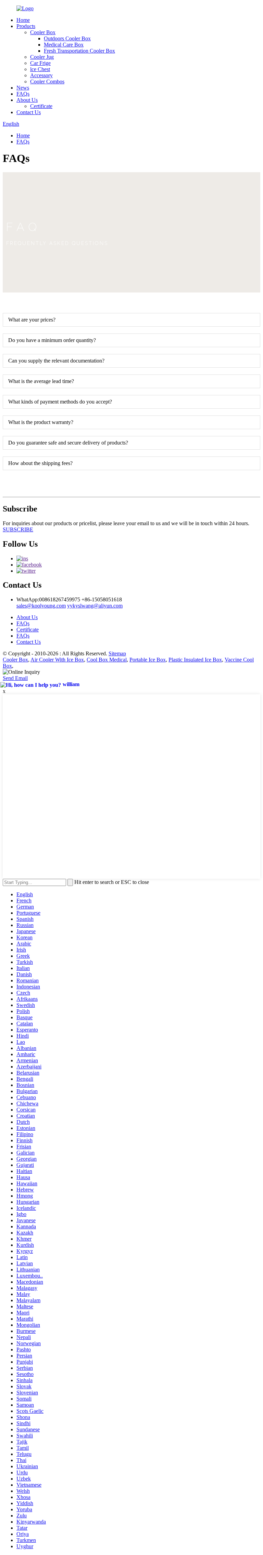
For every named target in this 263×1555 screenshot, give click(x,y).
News (22, 88)
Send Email (15, 678)
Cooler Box (42, 32)
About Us (27, 100)
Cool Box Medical (107, 660)
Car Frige (40, 63)
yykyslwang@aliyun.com (95, 606)
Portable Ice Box (147, 660)
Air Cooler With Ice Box (57, 660)
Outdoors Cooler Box (67, 38)
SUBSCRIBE (18, 529)
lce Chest (40, 69)
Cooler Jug (42, 57)
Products (25, 26)
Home (23, 20)
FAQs (22, 94)
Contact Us (28, 112)
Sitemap (117, 653)
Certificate (41, 106)
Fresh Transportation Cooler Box (79, 51)
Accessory (41, 75)
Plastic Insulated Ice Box (195, 660)
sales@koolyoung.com (41, 606)
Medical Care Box (64, 44)
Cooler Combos (47, 81)
